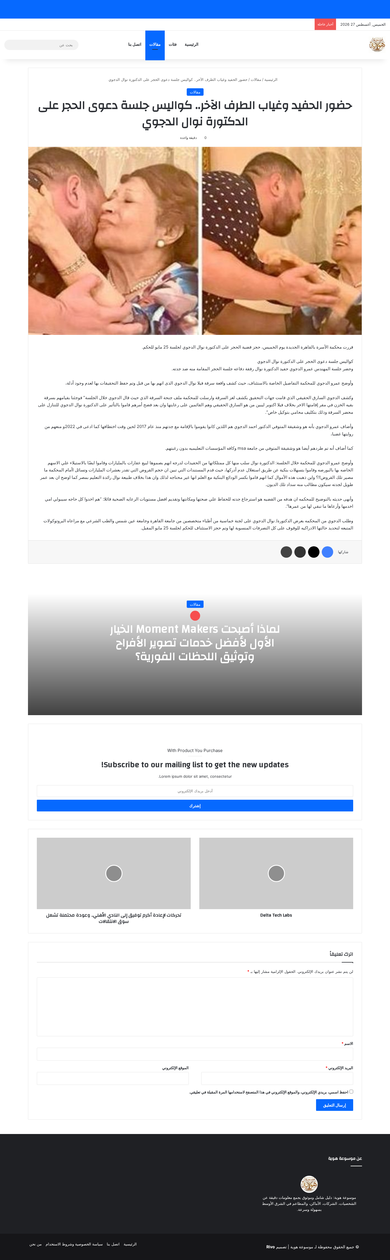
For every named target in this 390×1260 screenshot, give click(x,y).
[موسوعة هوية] (377, 44)
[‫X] (313, 552)
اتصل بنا (134, 45)
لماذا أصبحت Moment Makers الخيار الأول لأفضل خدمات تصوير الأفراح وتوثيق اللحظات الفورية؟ (195, 643)
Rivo (270, 1246)
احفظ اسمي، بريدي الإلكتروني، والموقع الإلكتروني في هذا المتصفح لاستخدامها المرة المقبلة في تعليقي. (268, 1092)
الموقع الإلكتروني (175, 1067)
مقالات (155, 45)
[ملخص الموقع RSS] (322, 1220)
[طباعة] (286, 552)
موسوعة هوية (301, 1246)
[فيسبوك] (327, 552)
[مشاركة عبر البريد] (300, 552)
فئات (173, 45)
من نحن (35, 1244)
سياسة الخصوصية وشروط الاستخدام (74, 1244)
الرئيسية (191, 45)
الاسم (347, 1043)
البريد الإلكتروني (339, 1067)
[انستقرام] (295, 1220)
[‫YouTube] (302, 1220)
